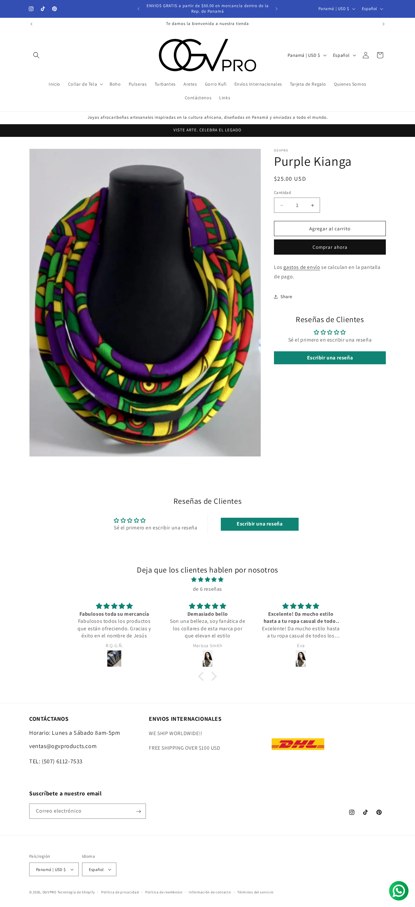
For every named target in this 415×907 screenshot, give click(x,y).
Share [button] (286, 296)
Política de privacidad (120, 892)
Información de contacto (210, 892)
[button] (36, 55)
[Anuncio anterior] (138, 9)
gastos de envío (301, 267)
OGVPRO (49, 892)
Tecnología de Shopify (76, 892)
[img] (207, 580)
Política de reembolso (164, 892)
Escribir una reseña (330, 357)
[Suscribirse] (138, 811)
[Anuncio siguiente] (276, 9)
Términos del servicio (255, 892)
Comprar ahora (330, 247)
